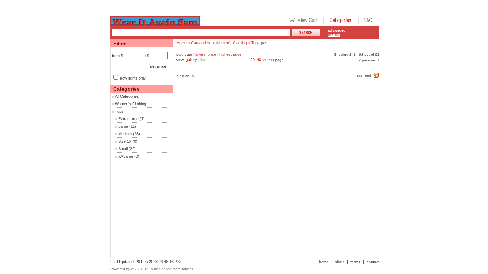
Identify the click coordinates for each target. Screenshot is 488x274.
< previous (367, 60)
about (339, 262)
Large (123, 126)
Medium (125, 134)
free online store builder (173, 269)
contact (373, 262)
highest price (230, 54)
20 (252, 59)
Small (123, 149)
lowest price (205, 54)
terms (355, 262)
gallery (191, 59)
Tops (119, 111)
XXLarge (125, 156)
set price (158, 66)
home (324, 262)
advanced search (337, 32)
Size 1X (124, 141)
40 (259, 59)
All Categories (127, 96)
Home (181, 43)
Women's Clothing (130, 104)
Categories (200, 43)
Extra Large (128, 119)
